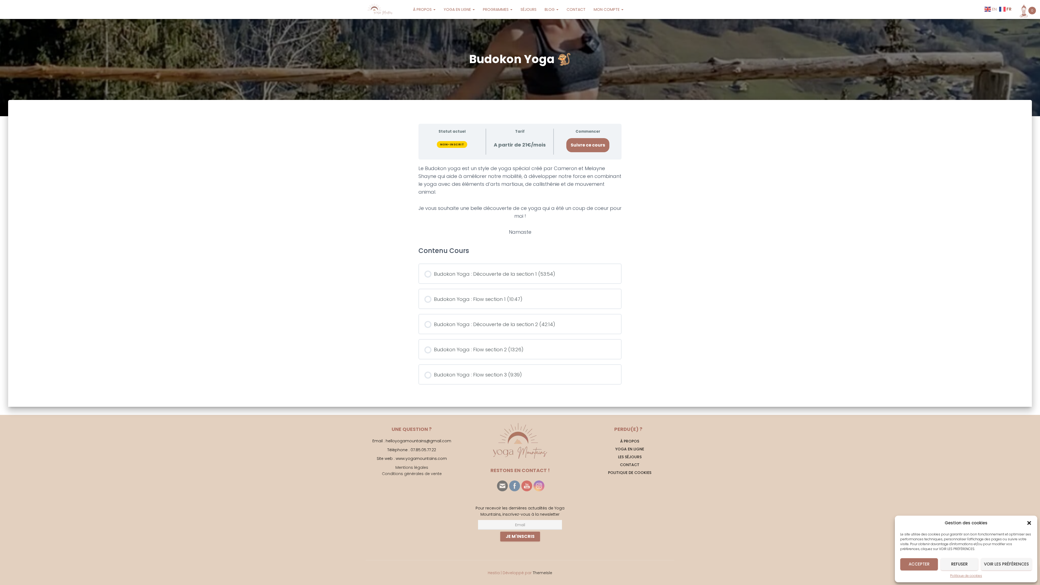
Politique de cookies (966, 575)
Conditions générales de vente (412, 473)
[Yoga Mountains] (380, 9)
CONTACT (576, 9)
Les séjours (630, 457)
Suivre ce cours (588, 145)
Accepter (919, 564)
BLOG (550, 9)
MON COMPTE (607, 9)
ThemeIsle (542, 573)
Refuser (959, 564)
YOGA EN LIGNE (458, 9)
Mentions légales (411, 467)
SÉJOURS (529, 9)
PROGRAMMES (496, 9)
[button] (1029, 523)
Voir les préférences (1006, 564)
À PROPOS (423, 9)
